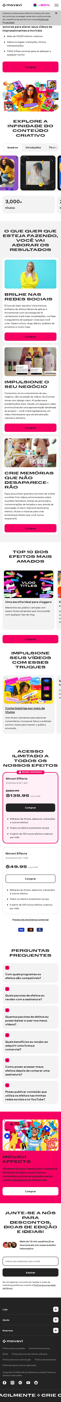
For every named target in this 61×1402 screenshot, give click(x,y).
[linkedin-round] (20, 1383)
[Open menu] (56, 5)
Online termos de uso (39, 1348)
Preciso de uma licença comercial (30, 919)
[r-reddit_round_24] (36, 1383)
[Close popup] (56, 18)
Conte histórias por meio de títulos (25, 710)
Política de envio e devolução (17, 1359)
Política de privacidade (14, 1348)
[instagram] (12, 1383)
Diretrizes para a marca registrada (19, 1365)
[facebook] (5, 1383)
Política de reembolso (45, 1359)
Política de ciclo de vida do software (29, 1353)
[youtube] (28, 1383)
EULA (5, 1353)
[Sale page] (42, 5)
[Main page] (12, 5)
